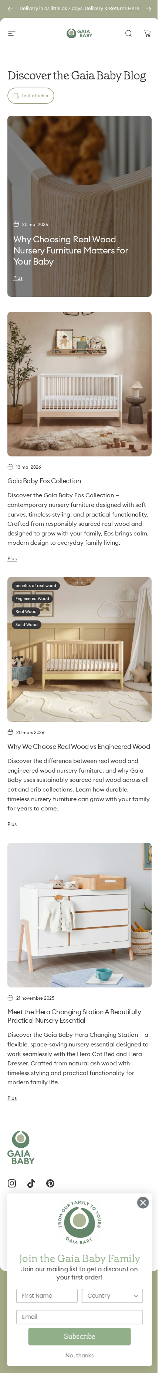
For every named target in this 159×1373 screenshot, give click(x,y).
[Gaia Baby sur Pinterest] (50, 1183)
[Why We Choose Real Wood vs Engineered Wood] (79, 649)
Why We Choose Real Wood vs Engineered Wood (78, 746)
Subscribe (74, 1336)
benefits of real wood (36, 586)
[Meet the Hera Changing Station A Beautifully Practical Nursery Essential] (79, 915)
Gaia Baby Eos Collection (44, 481)
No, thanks (74, 1356)
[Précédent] (10, 9)
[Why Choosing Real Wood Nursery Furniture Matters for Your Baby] (79, 206)
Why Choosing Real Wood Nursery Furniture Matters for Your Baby (70, 250)
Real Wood (26, 612)
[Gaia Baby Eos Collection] (79, 384)
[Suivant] (149, 9)
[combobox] (104, 1295)
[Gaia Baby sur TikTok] (31, 1183)
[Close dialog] (137, 1202)
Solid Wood (27, 625)
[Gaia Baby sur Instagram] (11, 1183)
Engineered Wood (32, 599)
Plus (18, 278)
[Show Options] (130, 1295)
